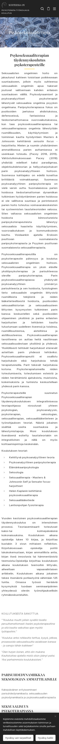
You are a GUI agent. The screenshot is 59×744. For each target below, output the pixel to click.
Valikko (54, 9)
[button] (42, 8)
